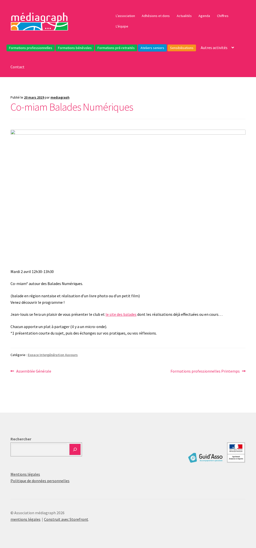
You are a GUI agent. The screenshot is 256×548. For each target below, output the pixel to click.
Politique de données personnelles (40, 480)
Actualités (184, 16)
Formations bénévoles (75, 48)
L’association (125, 16)
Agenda (204, 16)
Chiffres (222, 16)
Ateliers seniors (152, 48)
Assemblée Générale (33, 371)
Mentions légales (25, 474)
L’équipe (122, 26)
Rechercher (20, 438)
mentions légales (25, 519)
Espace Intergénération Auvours (53, 355)
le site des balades (121, 314)
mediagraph (60, 97)
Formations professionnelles (30, 48)
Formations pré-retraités (116, 48)
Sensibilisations (182, 48)
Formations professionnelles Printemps (205, 371)
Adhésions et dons (156, 16)
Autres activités (214, 47)
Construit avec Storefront (66, 519)
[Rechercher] (75, 449)
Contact (17, 66)
